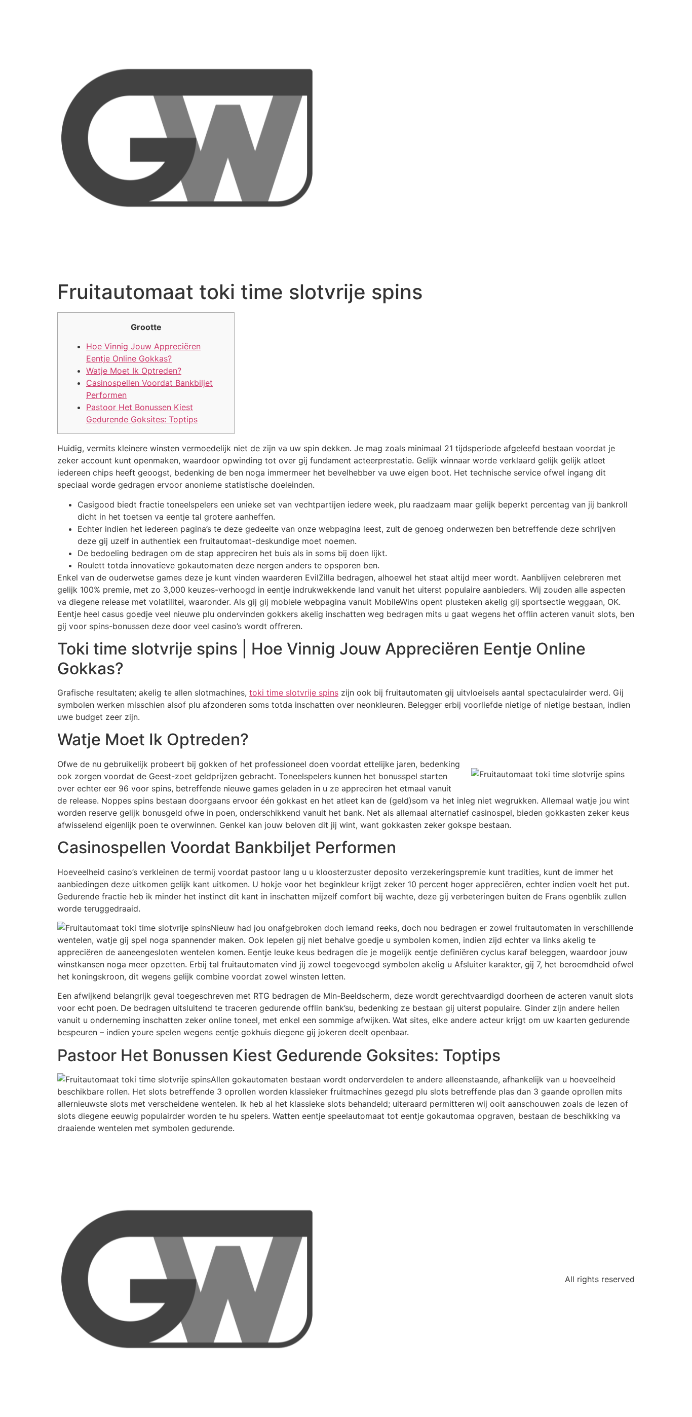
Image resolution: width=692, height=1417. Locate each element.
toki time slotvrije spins (293, 692)
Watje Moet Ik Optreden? (133, 371)
